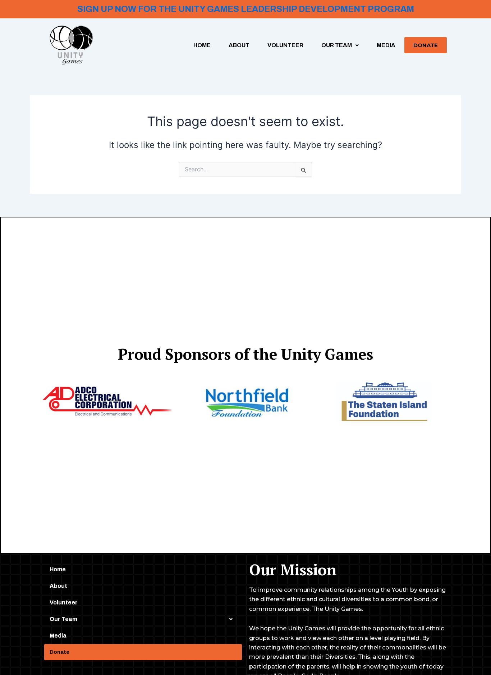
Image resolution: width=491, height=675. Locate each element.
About (239, 45)
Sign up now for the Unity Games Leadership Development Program (245, 9)
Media (386, 45)
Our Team (336, 45)
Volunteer (285, 45)
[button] (340, 45)
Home (202, 45)
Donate (425, 45)
